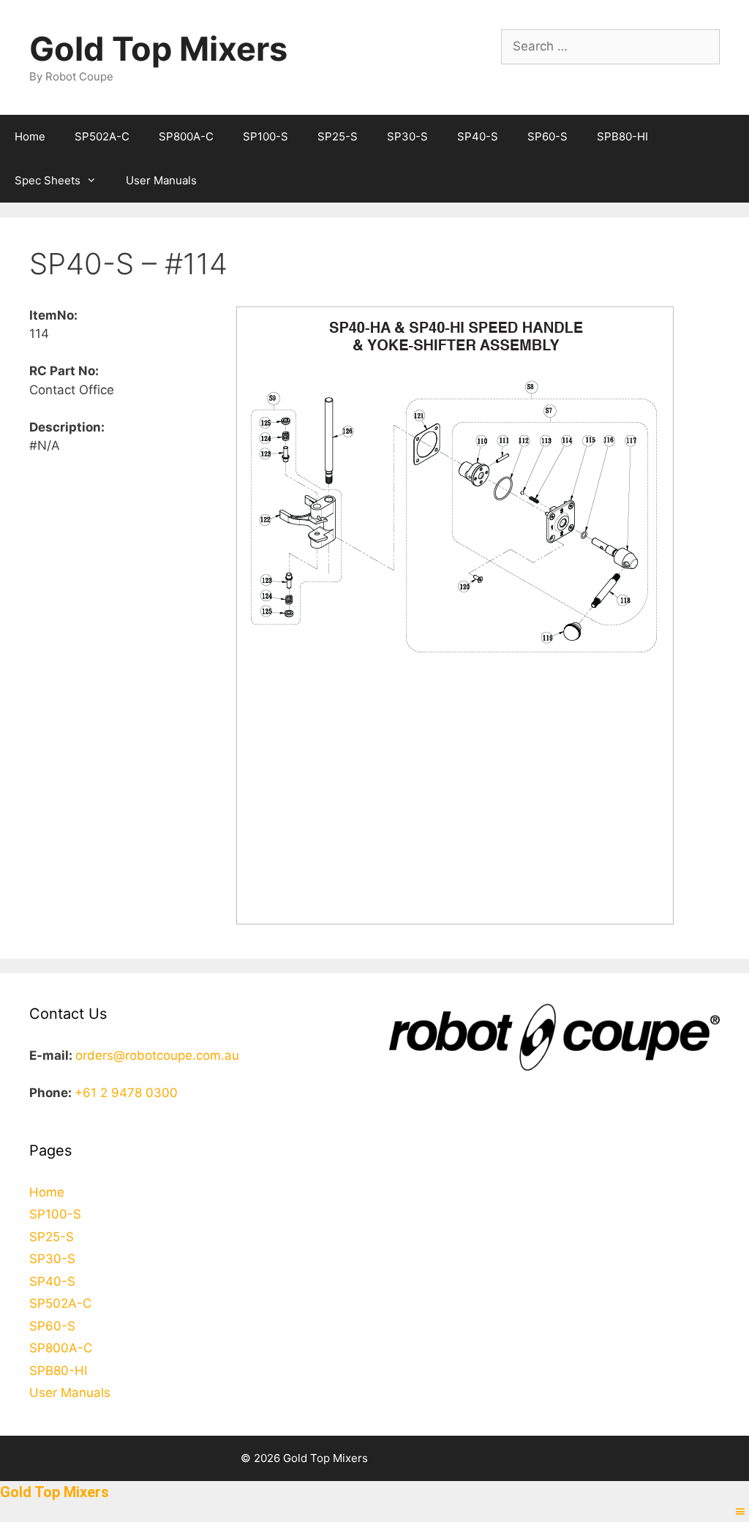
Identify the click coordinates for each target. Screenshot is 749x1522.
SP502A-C (102, 136)
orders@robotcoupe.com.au (157, 1055)
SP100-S (265, 136)
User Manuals (161, 180)
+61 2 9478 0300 (126, 1092)
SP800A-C (186, 136)
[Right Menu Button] (740, 1511)
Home (30, 136)
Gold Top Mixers (158, 49)
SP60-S (547, 136)
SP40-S (477, 136)
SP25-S (337, 136)
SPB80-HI (622, 136)
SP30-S (407, 136)
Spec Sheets (47, 180)
